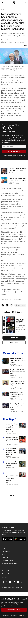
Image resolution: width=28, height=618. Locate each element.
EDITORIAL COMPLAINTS (9, 564)
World (7, 482)
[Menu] (2, 3)
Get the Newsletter (14, 151)
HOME (4, 548)
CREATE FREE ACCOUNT (14, 609)
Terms (18, 155)
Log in (24, 3)
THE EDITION (6, 551)
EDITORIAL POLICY (8, 561)
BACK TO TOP (13, 495)
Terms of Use (6, 574)
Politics (3, 10)
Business (19, 299)
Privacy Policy (6, 571)
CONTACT (5, 557)
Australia (11, 182)
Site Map (4, 577)
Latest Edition (14, 338)
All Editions (14, 342)
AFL (6, 443)
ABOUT (4, 554)
